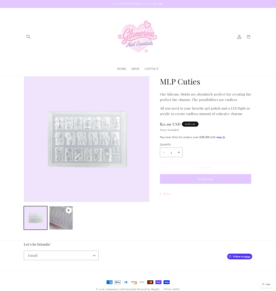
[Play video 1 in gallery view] (61, 218)
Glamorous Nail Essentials (121, 289)
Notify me (205, 179)
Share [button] (167, 193)
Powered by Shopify (148, 289)
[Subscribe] (93, 255)
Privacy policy (172, 289)
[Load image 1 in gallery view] (35, 218)
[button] (28, 36)
